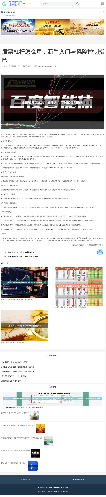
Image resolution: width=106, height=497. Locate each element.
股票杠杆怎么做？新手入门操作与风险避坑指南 (23, 256)
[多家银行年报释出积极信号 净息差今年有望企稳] (24, 282)
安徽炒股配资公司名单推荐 (11, 381)
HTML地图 (64, 487)
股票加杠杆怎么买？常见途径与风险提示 (15, 413)
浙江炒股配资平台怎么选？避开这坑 (14, 376)
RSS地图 (58, 487)
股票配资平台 (79, 480)
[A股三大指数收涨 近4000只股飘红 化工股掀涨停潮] (79, 286)
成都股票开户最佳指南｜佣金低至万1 (14, 362)
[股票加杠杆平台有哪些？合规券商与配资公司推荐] (40, 428)
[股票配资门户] (13, 3)
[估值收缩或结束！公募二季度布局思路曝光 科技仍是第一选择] (48, 441)
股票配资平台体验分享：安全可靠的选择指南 (17, 371)
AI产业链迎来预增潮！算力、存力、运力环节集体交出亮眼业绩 (23, 407)
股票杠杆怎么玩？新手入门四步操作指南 (21, 252)
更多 (100, 12)
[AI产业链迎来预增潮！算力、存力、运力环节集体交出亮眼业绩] (52, 399)
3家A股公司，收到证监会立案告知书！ (14, 463)
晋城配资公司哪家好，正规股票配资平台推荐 (17, 367)
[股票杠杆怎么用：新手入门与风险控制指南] (35, 453)
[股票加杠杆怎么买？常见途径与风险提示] (34, 415)
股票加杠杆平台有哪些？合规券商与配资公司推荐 (18, 425)
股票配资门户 (25, 480)
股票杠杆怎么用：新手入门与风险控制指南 (16, 450)
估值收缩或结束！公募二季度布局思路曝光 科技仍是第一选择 (22, 438)
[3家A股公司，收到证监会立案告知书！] (33, 466)
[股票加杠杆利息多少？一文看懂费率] (24, 325)
